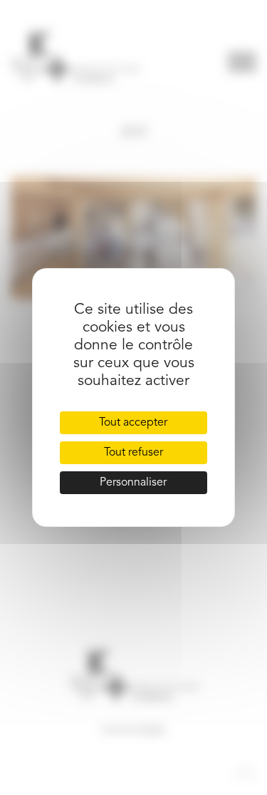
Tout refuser (133, 452)
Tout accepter (133, 423)
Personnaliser (133, 482)
